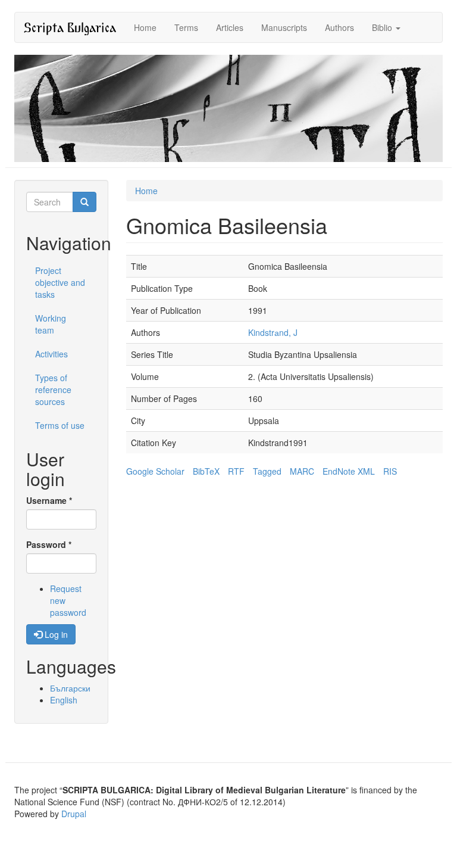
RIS (390, 471)
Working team (50, 324)
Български (70, 688)
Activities (51, 354)
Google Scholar (155, 471)
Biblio (383, 27)
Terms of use (59, 425)
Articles (229, 27)
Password (48, 544)
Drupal (73, 814)
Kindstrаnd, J (273, 332)
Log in (55, 634)
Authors (339, 27)
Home (145, 27)
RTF (236, 471)
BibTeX (206, 471)
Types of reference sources (53, 389)
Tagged (267, 471)
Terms (186, 27)
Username (49, 500)
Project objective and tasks (60, 282)
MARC (302, 471)
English (63, 700)
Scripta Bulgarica (70, 27)
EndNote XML (349, 471)
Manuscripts (284, 27)
